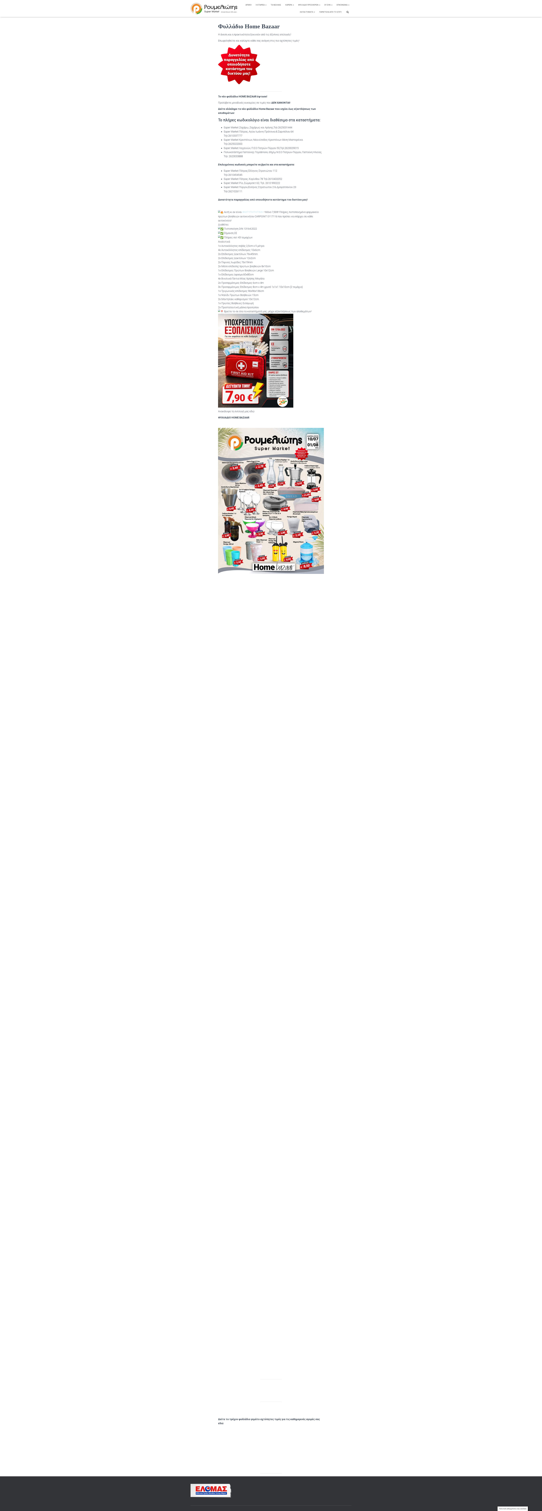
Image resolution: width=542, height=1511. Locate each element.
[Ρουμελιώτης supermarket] (213, 8)
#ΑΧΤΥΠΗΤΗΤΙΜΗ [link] (252, 212)
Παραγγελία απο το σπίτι (330, 12)
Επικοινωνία (342, 5)
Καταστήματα (307, 12)
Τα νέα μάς (276, 5)
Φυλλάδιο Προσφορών (308, 5)
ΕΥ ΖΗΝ (327, 5)
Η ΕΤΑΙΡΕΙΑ (260, 5)
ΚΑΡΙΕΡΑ (288, 5)
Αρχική (248, 5)
